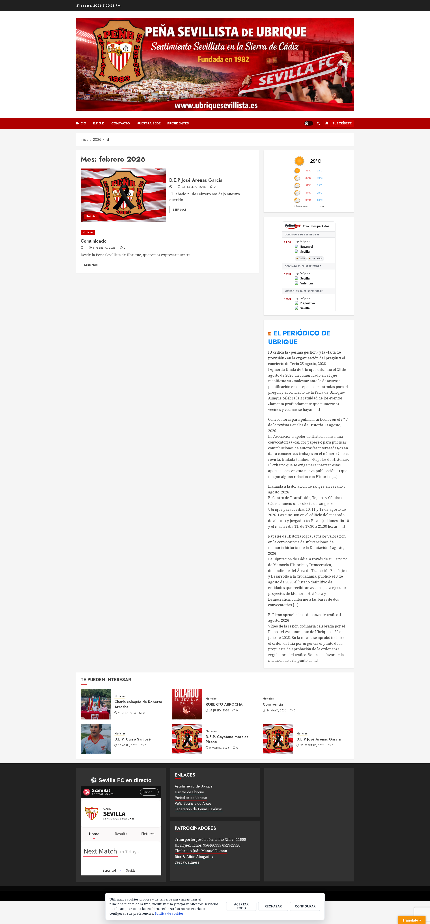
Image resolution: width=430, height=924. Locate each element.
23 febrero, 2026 (194, 187)
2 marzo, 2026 (219, 748)
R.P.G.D (99, 123)
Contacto (120, 123)
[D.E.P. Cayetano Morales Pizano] (187, 739)
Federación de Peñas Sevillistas (199, 809)
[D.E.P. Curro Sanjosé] (96, 739)
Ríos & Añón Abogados (194, 856)
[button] (318, 123)
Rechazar (273, 906)
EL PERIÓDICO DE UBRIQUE (299, 337)
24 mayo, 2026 (277, 711)
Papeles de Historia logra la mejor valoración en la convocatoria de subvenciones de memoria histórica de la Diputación (307, 542)
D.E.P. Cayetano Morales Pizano (227, 739)
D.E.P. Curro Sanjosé (132, 739)
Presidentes (178, 123)
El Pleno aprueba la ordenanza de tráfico (303, 614)
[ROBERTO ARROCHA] (187, 704)
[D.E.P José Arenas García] (123, 195)
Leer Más (179, 210)
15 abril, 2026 (128, 745)
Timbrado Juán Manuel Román (201, 850)
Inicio (81, 123)
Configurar (305, 906)
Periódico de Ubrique (191, 797)
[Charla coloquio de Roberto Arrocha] (96, 704)
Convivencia (273, 704)
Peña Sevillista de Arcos (193, 803)
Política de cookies (169, 913)
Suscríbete (342, 123)
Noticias (91, 216)
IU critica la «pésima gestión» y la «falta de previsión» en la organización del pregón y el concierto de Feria (306, 358)
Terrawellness (187, 862)
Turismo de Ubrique (189, 792)
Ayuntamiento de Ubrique (194, 786)
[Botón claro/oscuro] (308, 123)
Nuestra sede (149, 123)
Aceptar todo (241, 906)
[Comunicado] (168, 232)
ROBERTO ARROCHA (224, 704)
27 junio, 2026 (219, 711)
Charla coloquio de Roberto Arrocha (138, 704)
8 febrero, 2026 (104, 248)
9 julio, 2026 (127, 713)
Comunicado (94, 241)
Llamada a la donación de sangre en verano (305, 486)
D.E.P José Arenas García (195, 180)
